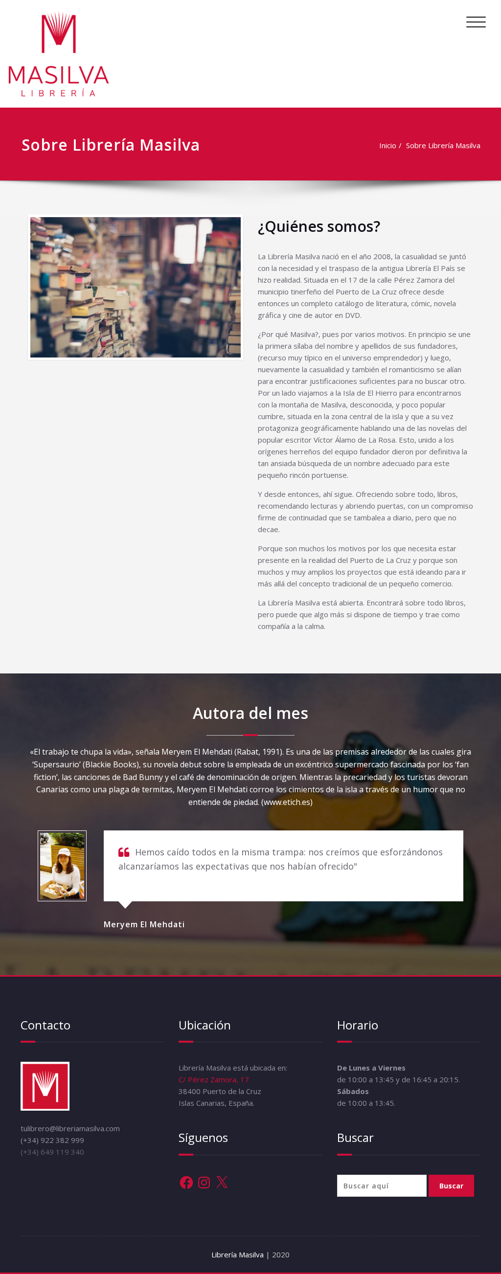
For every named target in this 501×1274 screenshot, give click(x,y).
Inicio (387, 145)
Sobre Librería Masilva (443, 145)
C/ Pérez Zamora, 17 (214, 1079)
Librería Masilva (238, 1254)
